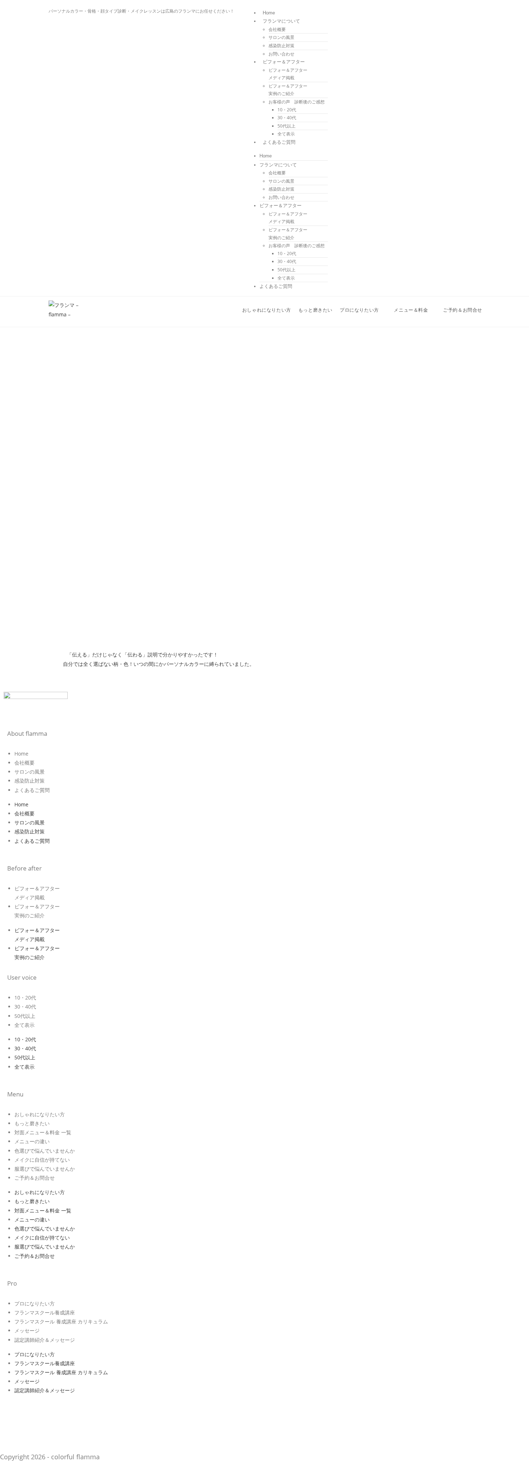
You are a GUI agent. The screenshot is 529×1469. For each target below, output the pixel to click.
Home (269, 12)
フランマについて (281, 21)
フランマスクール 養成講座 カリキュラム (61, 1321)
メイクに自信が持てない (42, 1159)
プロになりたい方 (34, 1303)
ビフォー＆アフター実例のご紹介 (287, 90)
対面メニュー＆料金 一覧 (42, 1132)
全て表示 (286, 134)
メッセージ (27, 1330)
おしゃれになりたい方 (39, 1114)
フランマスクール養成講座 (44, 1312)
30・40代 (286, 118)
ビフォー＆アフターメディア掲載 (287, 74)
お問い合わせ (281, 54)
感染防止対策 (281, 46)
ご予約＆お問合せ (34, 1177)
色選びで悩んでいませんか (44, 1150)
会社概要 (277, 29)
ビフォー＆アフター (284, 61)
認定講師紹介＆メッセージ (44, 1339)
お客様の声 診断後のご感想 (296, 102)
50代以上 (286, 126)
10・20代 (286, 110)
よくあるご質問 (279, 142)
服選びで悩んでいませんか (44, 1168)
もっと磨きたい (32, 1123)
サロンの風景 (281, 37)
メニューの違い (32, 1141)
